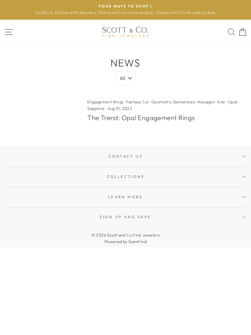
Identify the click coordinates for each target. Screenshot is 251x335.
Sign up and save (125, 217)
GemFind (137, 241)
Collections (125, 176)
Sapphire (96, 108)
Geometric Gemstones (173, 101)
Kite (221, 101)
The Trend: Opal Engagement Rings (140, 118)
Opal (232, 101)
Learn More (125, 197)
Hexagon (206, 101)
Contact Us (125, 156)
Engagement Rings (105, 101)
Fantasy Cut (137, 101)
